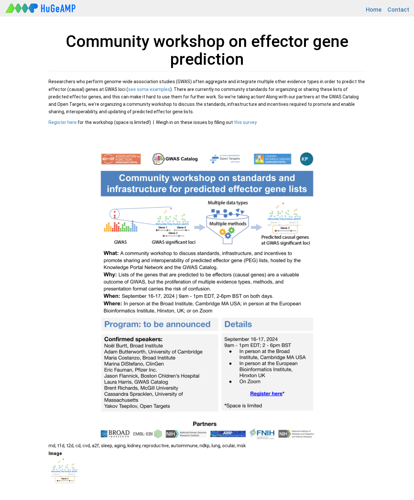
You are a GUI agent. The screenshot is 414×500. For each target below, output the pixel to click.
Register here (63, 122)
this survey (245, 122)
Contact (398, 9)
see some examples (149, 89)
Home (374, 9)
